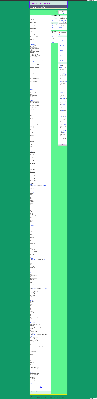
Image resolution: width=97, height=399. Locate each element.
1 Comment (45, 111)
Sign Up (85, 0)
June (52, 36)
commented (61, 80)
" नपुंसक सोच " (32, 18)
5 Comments (45, 60)
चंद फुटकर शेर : (32, 336)
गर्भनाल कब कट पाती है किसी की (61, 54)
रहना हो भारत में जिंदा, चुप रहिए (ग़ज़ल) (62, 45)
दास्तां (59, 46)
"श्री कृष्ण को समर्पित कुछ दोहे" (34, 61)
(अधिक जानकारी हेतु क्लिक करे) (62, 26)
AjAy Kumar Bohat (34, 60)
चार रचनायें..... (32, 347)
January (52, 38)
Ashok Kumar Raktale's (63, 98)
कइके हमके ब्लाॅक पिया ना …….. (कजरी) (63, 116)
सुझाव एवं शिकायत (60, 27)
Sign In (87, 0)
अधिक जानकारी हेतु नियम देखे (63, 20)
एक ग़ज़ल (31, 100)
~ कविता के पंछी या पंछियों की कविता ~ (35, 261)
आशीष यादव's (61, 116)
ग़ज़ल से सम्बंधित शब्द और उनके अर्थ (42, 396)
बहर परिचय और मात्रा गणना (53, 396)
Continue (31, 59)
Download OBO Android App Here (62, 28)
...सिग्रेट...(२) (32, 186)
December (53, 42)
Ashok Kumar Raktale (62, 73)
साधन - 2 (59, 34)
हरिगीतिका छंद (60, 39)
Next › (36, 391)
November (53, 33)
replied (65, 130)
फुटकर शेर (31, 372)
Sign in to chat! (91, 398)
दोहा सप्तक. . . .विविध (61, 60)
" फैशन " (31, 112)
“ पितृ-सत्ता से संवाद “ (33, 44)
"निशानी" (31, 89)
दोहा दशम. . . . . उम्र (61, 56)
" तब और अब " (32, 192)
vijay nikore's (62, 110)
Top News (60, 65)
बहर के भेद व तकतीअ (58, 396)
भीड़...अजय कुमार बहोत (33, 272)
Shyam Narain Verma (62, 92)
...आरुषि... (31, 151)
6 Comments (44, 259)
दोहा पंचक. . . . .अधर (61, 61)
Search (96, 0)
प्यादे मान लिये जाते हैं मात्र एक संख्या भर (62, 59)
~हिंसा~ (31, 383)
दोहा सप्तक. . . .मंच (60, 44)
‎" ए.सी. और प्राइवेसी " (33, 225)
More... (63, 144)
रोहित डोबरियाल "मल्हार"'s (63, 104)
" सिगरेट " (31, 208)
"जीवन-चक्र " (32, 300)
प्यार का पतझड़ (60, 55)
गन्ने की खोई (60, 51)
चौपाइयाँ (59, 41)
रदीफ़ (47, 396)
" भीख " (31, 289)
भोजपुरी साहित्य (64, 132)
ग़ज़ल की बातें (37, 396)
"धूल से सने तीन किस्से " (33, 322)
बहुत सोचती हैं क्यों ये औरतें (61, 50)
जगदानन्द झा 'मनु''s (62, 67)
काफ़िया (49, 396)
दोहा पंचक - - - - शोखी (61, 40)
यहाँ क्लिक (64, 22)
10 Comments (45, 288)
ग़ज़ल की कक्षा (34, 396)
